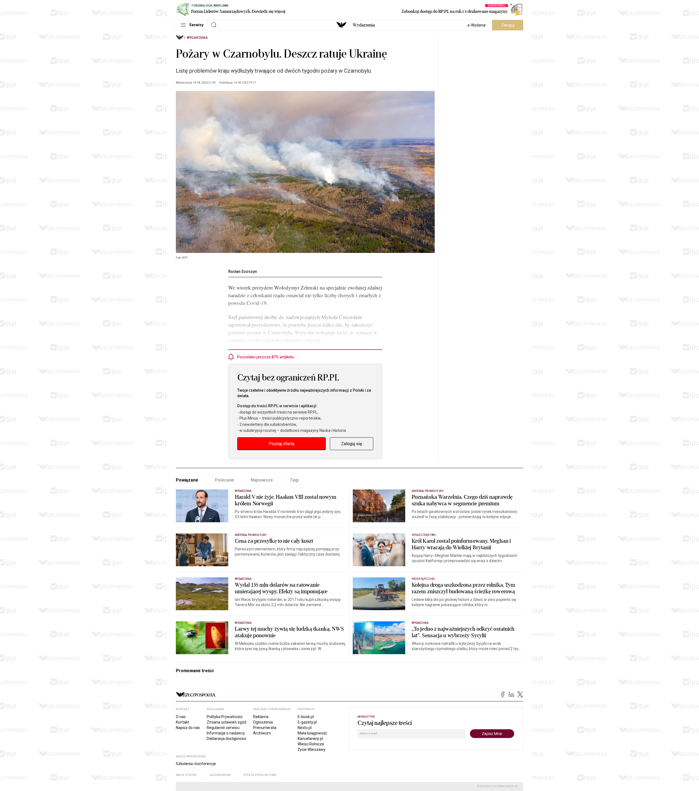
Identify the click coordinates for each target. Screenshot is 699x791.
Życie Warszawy (311, 749)
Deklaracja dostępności (226, 738)
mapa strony (186, 775)
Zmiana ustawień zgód (226, 722)
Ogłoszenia (263, 722)
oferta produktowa (259, 775)
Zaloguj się (351, 443)
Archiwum (262, 733)
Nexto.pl (305, 727)
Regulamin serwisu (223, 727)
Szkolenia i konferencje (196, 764)
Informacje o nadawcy (226, 733)
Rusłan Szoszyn (242, 271)
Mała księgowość (312, 733)
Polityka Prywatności (224, 717)
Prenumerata (264, 727)
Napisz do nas (188, 727)
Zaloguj (507, 25)
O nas (181, 717)
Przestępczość (423, 578)
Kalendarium (220, 775)
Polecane (224, 480)
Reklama (260, 717)
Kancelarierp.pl (310, 738)
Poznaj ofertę (281, 443)
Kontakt (182, 722)
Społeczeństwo (424, 534)
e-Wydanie (476, 25)
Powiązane (187, 480)
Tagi (294, 480)
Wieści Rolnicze (311, 744)
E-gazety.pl (307, 722)
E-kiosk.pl (306, 717)
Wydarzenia (364, 25)
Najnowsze (262, 480)
